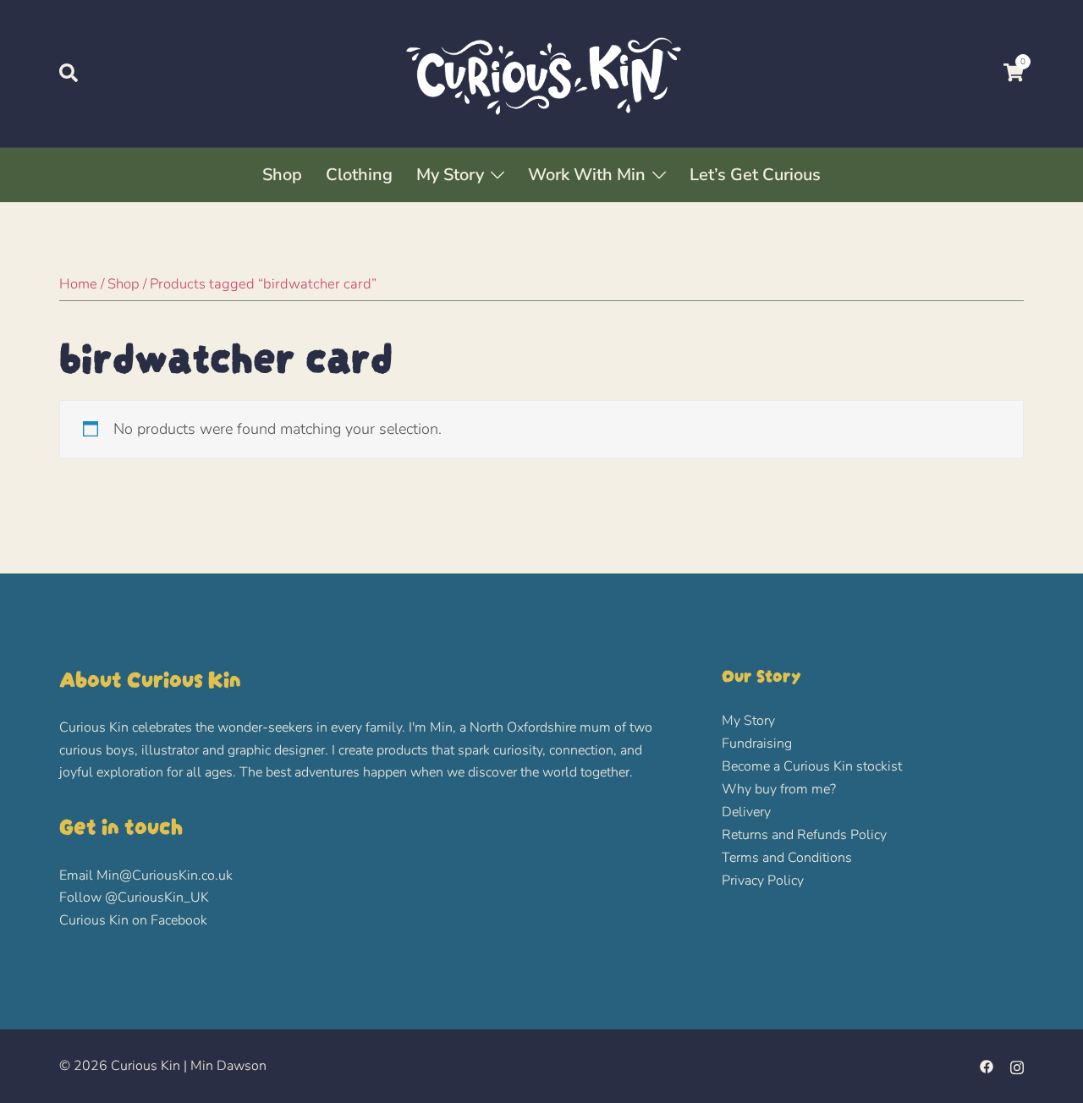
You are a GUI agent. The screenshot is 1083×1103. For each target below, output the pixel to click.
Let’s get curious (755, 174)
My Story (450, 174)
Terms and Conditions (787, 857)
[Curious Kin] (541, 73)
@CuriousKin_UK (157, 897)
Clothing (359, 174)
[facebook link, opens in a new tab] (986, 1065)
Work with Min (587, 174)
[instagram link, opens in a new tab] (1017, 1065)
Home (78, 284)
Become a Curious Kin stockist (812, 766)
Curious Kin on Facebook (133, 920)
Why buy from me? (779, 789)
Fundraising (757, 743)
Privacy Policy (763, 880)
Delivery (746, 812)
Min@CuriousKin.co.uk (164, 875)
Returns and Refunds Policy (804, 835)
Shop (282, 174)
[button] (69, 73)
